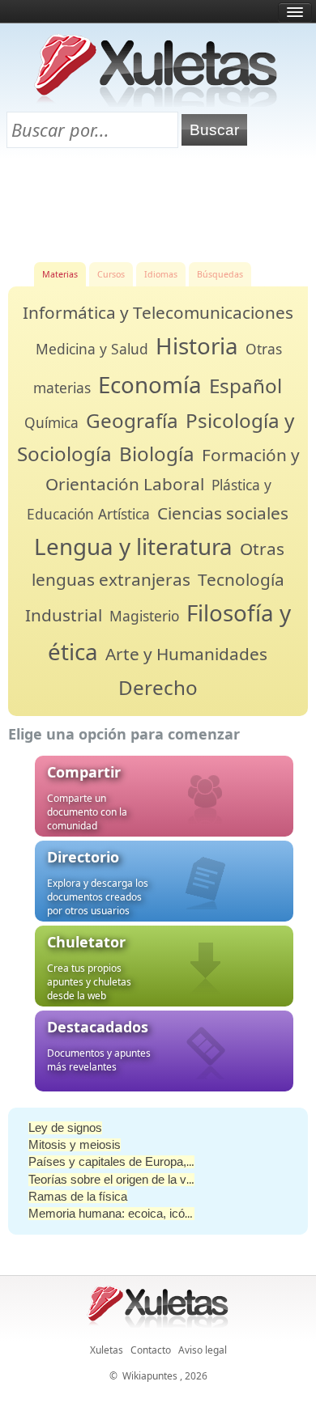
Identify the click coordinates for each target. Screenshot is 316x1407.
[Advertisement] (158, 203)
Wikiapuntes (149, 1376)
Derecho (158, 687)
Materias (60, 274)
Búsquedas (220, 274)
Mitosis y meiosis (74, 1144)
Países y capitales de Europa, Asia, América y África (167, 1161)
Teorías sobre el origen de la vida (115, 1179)
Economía (150, 384)
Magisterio (144, 615)
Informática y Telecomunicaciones (158, 312)
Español (245, 385)
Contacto (150, 1350)
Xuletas (106, 1350)
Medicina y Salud (92, 348)
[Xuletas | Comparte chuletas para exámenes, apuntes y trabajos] (156, 103)
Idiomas (160, 274)
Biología (156, 453)
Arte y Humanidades (186, 653)
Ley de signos (65, 1127)
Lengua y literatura (133, 546)
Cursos (111, 274)
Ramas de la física (77, 1196)
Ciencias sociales (222, 513)
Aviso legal (202, 1350)
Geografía (132, 420)
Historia (197, 345)
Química (51, 422)
